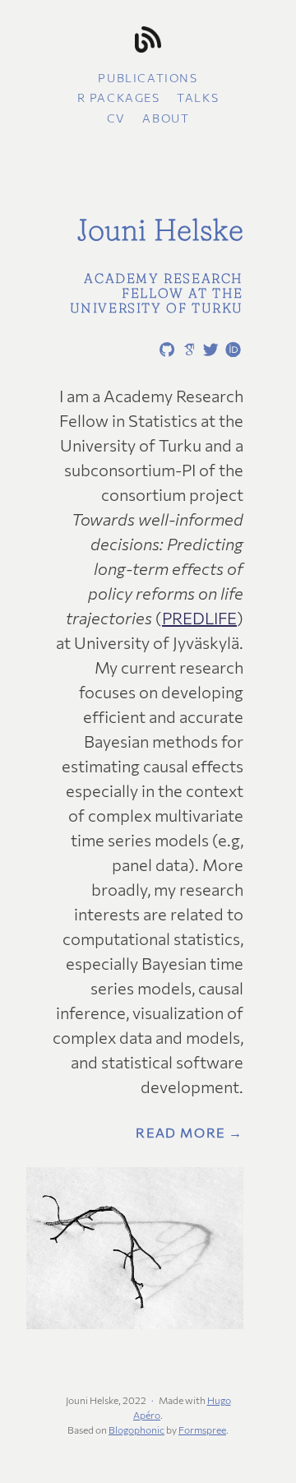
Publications (147, 78)
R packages (118, 97)
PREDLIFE (199, 618)
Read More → (189, 1132)
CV (116, 118)
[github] (163, 350)
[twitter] (208, 350)
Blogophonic (136, 1429)
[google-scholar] (185, 348)
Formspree (202, 1429)
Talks (198, 97)
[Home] (148, 40)
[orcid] (230, 348)
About (165, 118)
